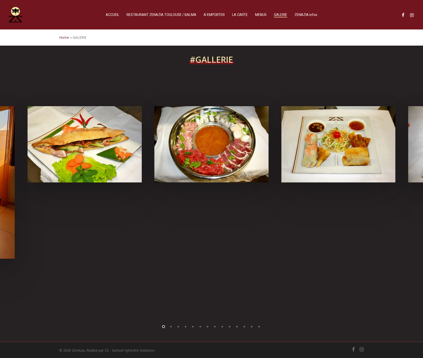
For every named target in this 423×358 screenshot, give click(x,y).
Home (64, 37)
